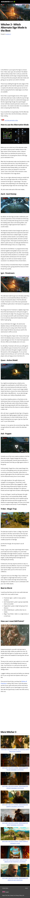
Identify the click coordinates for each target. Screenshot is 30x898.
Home (26, 888)
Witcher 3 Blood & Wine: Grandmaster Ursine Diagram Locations (15, 787)
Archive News (5, 888)
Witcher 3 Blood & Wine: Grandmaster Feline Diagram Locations (15, 769)
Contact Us (12, 895)
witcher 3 (8, 34)
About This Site (5, 895)
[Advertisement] (15, 52)
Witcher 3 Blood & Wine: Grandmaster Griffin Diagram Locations (15, 806)
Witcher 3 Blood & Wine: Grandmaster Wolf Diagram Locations (15, 824)
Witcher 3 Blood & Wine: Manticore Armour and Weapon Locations (15, 861)
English (7, 892)
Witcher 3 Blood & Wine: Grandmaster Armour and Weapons (15, 879)
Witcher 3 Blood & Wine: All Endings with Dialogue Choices (15, 750)
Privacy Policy (19, 895)
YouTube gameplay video (11, 120)
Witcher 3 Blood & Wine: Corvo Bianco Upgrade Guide (15, 842)
